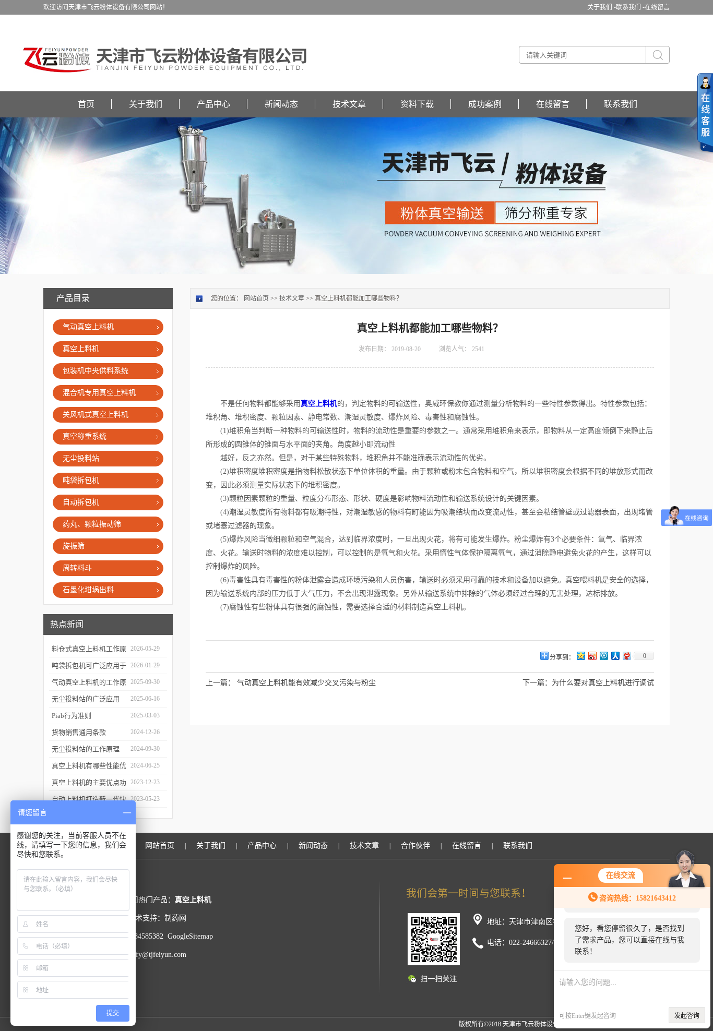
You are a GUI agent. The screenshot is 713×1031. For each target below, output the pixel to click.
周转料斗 (77, 568)
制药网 (175, 918)
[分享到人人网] (615, 655)
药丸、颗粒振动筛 (92, 524)
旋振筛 (74, 546)
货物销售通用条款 (79, 732)
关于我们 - (601, 7)
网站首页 (256, 298)
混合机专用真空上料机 (99, 393)
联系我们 (620, 104)
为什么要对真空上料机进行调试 (603, 683)
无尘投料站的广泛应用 (86, 699)
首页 (86, 104)
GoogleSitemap (190, 936)
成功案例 (485, 104)
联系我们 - (630, 7)
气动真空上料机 (88, 327)
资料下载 (417, 104)
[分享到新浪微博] (592, 655)
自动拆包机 (81, 502)
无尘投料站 (81, 458)
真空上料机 (81, 349)
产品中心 (213, 104)
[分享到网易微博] (626, 655)
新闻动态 (281, 104)
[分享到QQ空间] (580, 655)
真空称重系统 (84, 436)
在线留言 (657, 7)
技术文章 (349, 104)
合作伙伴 (415, 845)
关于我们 (145, 104)
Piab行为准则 (71, 716)
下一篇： (537, 683)
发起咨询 (686, 1016)
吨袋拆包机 (81, 480)
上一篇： (220, 683)
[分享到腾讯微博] (603, 655)
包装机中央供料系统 (95, 371)
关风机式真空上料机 (95, 414)
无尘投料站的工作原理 (86, 749)
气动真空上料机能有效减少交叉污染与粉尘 (306, 683)
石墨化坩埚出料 (88, 590)
